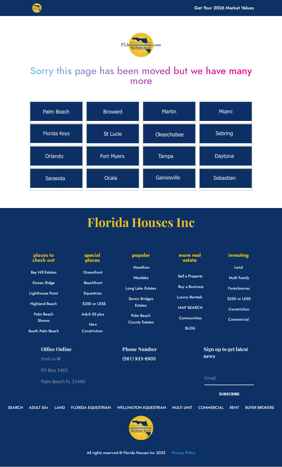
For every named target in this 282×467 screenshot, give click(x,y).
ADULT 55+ (38, 407)
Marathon (141, 267)
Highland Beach (43, 303)
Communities (190, 318)
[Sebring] (226, 142)
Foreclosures (239, 288)
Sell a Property (190, 276)
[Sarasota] (56, 186)
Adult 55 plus (93, 314)
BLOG (190, 328)
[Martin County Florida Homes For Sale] (169, 119)
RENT (234, 407)
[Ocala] (113, 186)
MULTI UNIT (182, 407)
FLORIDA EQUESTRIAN (91, 407)
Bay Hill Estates (43, 272)
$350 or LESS (94, 303)
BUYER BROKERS (259, 407)
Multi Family (239, 277)
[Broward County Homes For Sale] (113, 119)
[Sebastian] (226, 186)
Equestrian (93, 293)
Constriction (239, 309)
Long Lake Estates (141, 288)
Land (238, 267)
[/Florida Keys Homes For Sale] (56, 141)
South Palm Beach (43, 331)
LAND (60, 407)
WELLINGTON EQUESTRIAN (141, 407)
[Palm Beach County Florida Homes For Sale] (56, 119)
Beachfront (93, 282)
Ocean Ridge (43, 282)
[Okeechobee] (169, 142)
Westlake (141, 277)
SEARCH (15, 407)
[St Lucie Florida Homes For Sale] (113, 142)
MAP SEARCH (190, 307)
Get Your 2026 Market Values (224, 8)
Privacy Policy (183, 452)
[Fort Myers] (113, 164)
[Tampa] (169, 164)
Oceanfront (92, 272)
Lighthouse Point (43, 293)
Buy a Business (191, 286)
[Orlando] (56, 164)
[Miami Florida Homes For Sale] (226, 119)
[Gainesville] (169, 186)
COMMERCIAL (211, 407)
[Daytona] (226, 164)
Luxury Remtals (189, 297)
